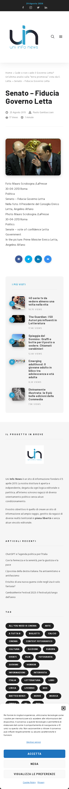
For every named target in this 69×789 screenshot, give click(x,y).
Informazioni (17, 673)
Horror (31, 665)
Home (9, 73)
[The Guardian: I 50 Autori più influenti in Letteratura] (18, 319)
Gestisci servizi (33, 742)
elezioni (33, 649)
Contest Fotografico (39, 641)
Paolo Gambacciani (43, 112)
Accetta (34, 753)
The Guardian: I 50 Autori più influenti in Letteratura (43, 320)
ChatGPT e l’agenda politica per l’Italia (26, 554)
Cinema (13, 641)
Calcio (52, 634)
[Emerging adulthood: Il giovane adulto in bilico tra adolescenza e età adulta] (18, 361)
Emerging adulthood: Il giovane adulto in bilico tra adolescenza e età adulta (41, 369)
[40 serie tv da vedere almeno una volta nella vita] (18, 302)
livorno (29, 688)
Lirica (12, 688)
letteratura (32, 680)
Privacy (41, 782)
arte (48, 626)
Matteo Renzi (17, 696)
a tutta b (14, 634)
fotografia (45, 657)
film (27, 657)
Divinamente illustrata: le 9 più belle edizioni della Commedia (41, 394)
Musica (53, 696)
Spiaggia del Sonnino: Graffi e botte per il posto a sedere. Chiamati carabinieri (42, 342)
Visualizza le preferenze (34, 774)
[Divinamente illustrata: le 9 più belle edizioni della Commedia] (18, 394)
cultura (14, 649)
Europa (50, 649)
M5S (45, 688)
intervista (40, 673)
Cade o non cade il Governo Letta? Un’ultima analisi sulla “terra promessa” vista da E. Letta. (33, 77)
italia (12, 680)
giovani (13, 665)
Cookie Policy (29, 782)
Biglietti (34, 634)
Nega (34, 763)
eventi (13, 657)
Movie (37, 696)
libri (51, 680)
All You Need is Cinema (22, 626)
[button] (63, 708)
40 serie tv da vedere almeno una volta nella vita (41, 301)
